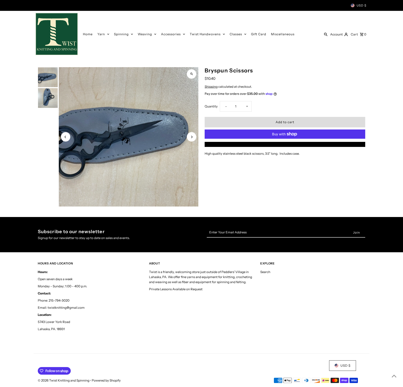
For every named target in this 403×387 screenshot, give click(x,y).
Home (88, 34)
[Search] (325, 34)
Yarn (101, 34)
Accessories (171, 34)
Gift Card (258, 34)
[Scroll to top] (394, 376)
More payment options (285, 144)
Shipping (211, 87)
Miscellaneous (282, 34)
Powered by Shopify (106, 380)
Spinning (121, 34)
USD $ (361, 5)
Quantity (211, 106)
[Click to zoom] (191, 74)
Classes (236, 34)
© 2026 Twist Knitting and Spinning (64, 380)
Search (265, 272)
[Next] (191, 137)
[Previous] (65, 137)
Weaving (145, 34)
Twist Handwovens (205, 34)
